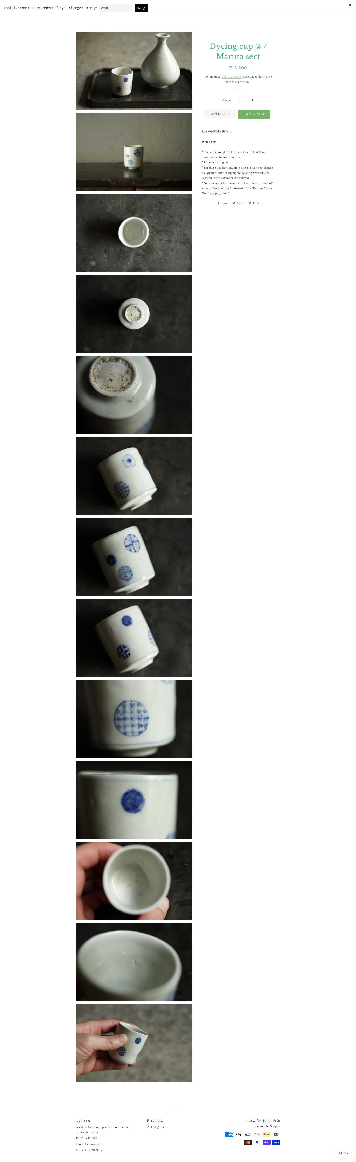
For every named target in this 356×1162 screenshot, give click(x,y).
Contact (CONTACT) (89, 1150)
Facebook (156, 1121)
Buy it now (254, 114)
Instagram (157, 1127)
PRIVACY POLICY (86, 1138)
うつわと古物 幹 (268, 1121)
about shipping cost (88, 1144)
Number (226, 100)
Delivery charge (231, 76)
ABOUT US (83, 1121)
